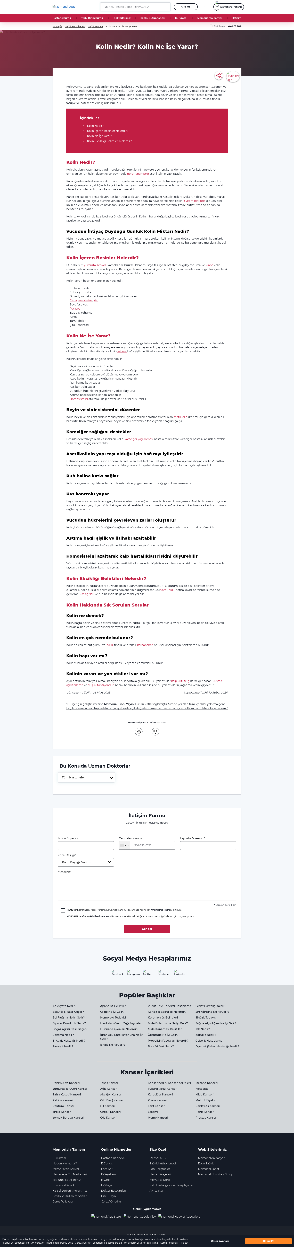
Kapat (184, 1242)
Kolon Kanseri (157, 1100)
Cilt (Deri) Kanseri (112, 1100)
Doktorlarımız (121, 18)
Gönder (147, 928)
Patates (75, 308)
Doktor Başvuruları (113, 1190)
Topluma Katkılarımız (67, 1179)
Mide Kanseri (204, 1094)
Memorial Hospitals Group (215, 1174)
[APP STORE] (107, 1216)
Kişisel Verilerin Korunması (70, 1190)
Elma (73, 300)
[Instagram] (131, 974)
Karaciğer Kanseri (160, 1094)
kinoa (209, 265)
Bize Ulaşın (108, 1196)
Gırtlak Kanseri (110, 1111)
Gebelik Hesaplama (208, 1040)
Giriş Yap (185, 6)
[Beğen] (138, 731)
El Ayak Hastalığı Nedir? (69, 1040)
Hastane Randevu (113, 1158)
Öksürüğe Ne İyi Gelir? (163, 1035)
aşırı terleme (74, 685)
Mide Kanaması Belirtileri (165, 1029)
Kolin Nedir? (95, 125)
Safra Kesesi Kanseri (67, 1094)
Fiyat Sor (106, 1169)
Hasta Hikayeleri (160, 1174)
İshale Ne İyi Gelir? (112, 1044)
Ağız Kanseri (108, 1088)
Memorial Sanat (208, 1169)
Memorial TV (158, 1158)
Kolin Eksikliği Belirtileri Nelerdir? (109, 141)
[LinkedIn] (178, 974)
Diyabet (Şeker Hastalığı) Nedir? (217, 1046)
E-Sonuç (107, 1163)
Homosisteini (79, 399)
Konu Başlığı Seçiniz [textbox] (76, 862)
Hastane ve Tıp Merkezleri (70, 1174)
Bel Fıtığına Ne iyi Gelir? (69, 1017)
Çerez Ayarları (220, 1241)
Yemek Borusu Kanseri (68, 1117)
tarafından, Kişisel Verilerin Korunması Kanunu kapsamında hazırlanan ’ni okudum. (124, 910)
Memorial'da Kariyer (209, 18)
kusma (217, 681)
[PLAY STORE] (140, 1216)
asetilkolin (180, 417)
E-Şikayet (107, 1185)
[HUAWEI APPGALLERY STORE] (180, 1216)
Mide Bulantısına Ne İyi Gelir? (168, 1023)
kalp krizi (177, 681)
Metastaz (201, 1088)
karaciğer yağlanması (139, 439)
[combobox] (86, 777)
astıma (122, 351)
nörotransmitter (138, 173)
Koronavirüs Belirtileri (163, 1017)
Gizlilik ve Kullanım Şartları (70, 1196)
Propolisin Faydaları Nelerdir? (168, 1040)
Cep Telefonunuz (130, 842)
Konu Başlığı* (74, 859)
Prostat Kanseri (206, 1117)
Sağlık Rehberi (95, 26)
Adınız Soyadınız (69, 838)
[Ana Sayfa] (64, 7)
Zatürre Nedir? (205, 1035)
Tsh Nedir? (202, 1029)
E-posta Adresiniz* (192, 838)
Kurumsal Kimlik (64, 1185)
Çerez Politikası (169, 1242)
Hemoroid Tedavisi (113, 1017)
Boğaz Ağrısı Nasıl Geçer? (70, 1029)
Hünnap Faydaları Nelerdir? (119, 1029)
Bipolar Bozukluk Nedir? (69, 1023)
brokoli (101, 265)
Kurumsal (181, 18)
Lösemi (153, 1111)
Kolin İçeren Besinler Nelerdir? (107, 131)
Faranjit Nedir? (63, 1046)
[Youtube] (163, 974)
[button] (166, 7)
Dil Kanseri (107, 1106)
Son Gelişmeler (160, 1169)
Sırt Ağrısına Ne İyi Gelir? (212, 1011)
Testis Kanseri (109, 1083)
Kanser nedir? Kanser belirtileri (169, 1083)
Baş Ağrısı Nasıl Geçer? (68, 1011)
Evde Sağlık (206, 1163)
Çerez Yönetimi (111, 1201)
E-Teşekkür (108, 1174)
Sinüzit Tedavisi (205, 1017)
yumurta (90, 265)
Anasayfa (57, 26)
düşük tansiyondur (101, 685)
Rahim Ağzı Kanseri (66, 1083)
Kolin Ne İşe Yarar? (99, 136)
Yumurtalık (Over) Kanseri (70, 1088)
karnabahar (145, 645)
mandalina (85, 300)
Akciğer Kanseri (111, 1094)
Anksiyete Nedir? (64, 1006)
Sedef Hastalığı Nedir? (210, 1006)
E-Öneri (106, 1179)
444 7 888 (234, 26)
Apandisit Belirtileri (113, 1006)
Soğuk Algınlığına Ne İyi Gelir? (215, 1023)
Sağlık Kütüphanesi (153, 18)
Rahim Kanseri (63, 1100)
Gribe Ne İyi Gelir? (112, 1011)
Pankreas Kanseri (207, 1106)
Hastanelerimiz (62, 18)
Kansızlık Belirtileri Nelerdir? (167, 1011)
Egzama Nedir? (63, 1035)
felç (186, 681)
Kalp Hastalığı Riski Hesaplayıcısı (171, 1185)
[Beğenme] (155, 731)
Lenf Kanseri (156, 1106)
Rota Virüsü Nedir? (161, 1046)
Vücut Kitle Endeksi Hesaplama (169, 1006)
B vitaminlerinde (194, 201)
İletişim (236, 18)
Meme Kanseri (158, 1117)
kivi (96, 300)
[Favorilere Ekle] (233, 76)
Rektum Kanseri (64, 1106)
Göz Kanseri (108, 1117)
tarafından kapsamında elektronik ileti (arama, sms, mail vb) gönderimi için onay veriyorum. (130, 916)
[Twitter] (147, 974)
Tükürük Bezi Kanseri (162, 1088)
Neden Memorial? (65, 1163)
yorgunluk (167, 590)
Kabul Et (268, 1241)
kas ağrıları (87, 594)
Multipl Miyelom (206, 1100)
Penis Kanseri (204, 1111)
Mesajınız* (64, 872)
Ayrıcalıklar (157, 1190)
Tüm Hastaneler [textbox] (73, 777)
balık (110, 645)
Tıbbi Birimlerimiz (92, 18)
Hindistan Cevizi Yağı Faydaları (121, 1023)
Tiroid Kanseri (62, 1111)
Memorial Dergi (160, 1179)
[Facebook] (116, 974)
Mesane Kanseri (206, 1083)
